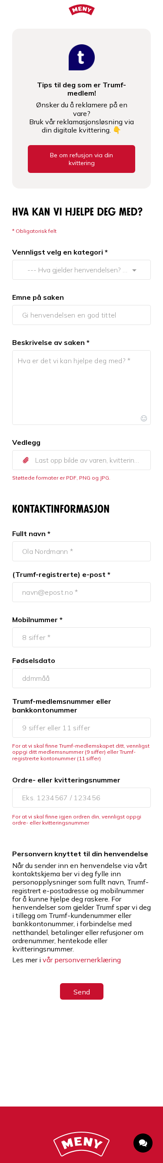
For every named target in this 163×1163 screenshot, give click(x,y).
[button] (81, 460)
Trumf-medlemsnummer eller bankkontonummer (61, 705)
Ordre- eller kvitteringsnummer (66, 779)
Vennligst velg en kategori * (60, 252)
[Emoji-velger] (143, 417)
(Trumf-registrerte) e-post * (61, 574)
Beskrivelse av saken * (51, 342)
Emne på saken (38, 297)
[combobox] (73, 269)
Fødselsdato (33, 660)
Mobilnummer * (37, 619)
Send (81, 991)
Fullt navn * (31, 533)
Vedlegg (26, 442)
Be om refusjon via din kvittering (81, 159)
